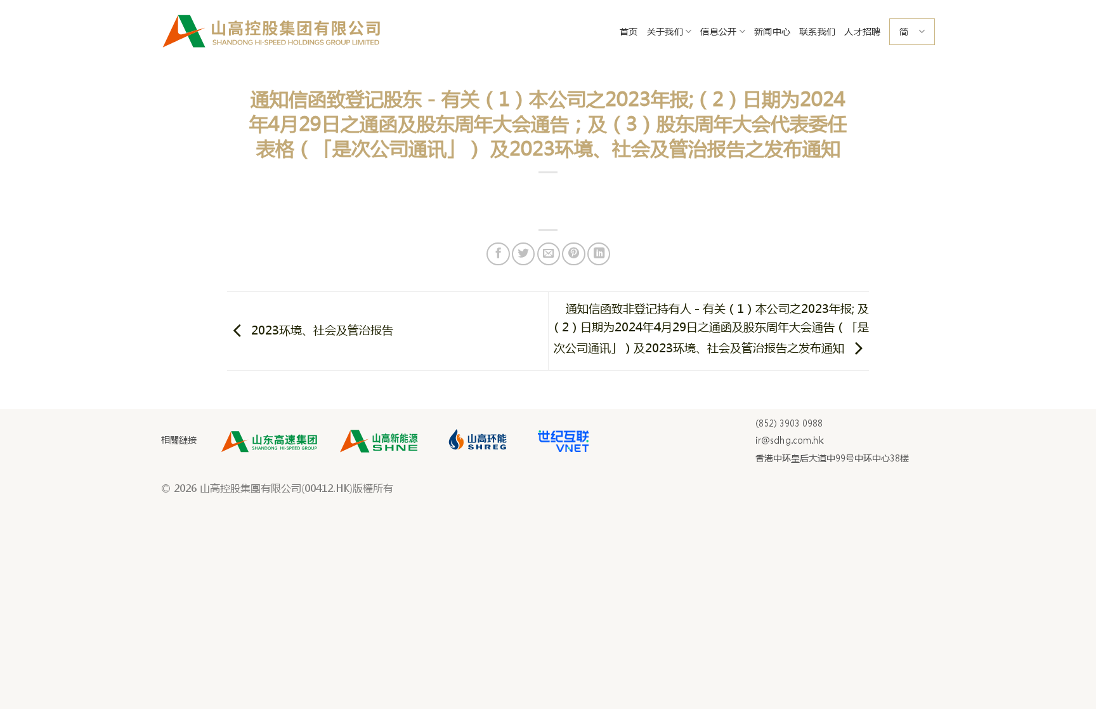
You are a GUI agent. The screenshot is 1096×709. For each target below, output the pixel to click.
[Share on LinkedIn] (598, 253)
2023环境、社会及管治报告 (320, 329)
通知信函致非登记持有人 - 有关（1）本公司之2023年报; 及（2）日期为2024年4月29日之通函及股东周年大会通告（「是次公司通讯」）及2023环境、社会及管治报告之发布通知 (710, 328)
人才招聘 (862, 31)
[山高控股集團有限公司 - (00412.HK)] (272, 31)
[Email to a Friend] (548, 253)
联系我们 (817, 31)
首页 (629, 31)
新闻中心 (772, 31)
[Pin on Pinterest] (573, 253)
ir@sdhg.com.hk (789, 440)
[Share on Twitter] (523, 253)
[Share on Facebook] (497, 253)
